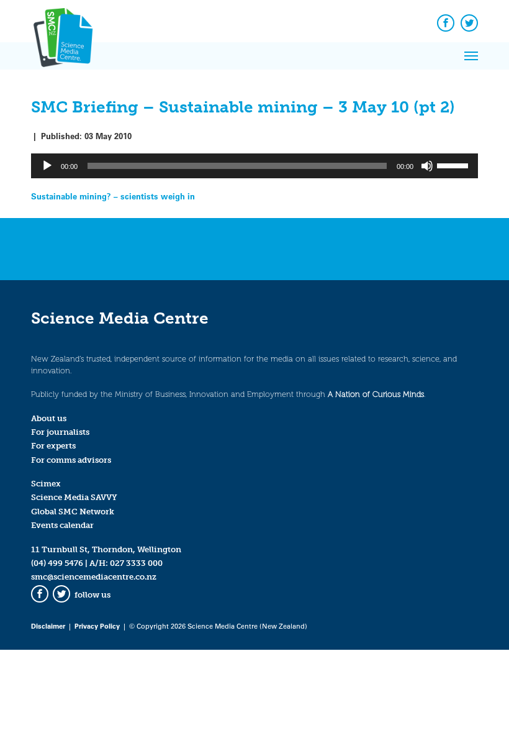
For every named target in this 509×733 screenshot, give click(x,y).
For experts (53, 445)
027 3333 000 (136, 563)
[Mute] (427, 166)
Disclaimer (48, 626)
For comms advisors (71, 460)
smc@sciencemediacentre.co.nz (93, 576)
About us (48, 418)
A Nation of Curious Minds (376, 394)
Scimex (46, 483)
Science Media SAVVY (74, 497)
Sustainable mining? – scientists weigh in (113, 196)
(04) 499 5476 (57, 563)
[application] (254, 165)
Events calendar (62, 525)
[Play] (47, 166)
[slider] (454, 164)
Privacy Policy (97, 626)
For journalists (60, 432)
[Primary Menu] (471, 56)
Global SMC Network (72, 511)
